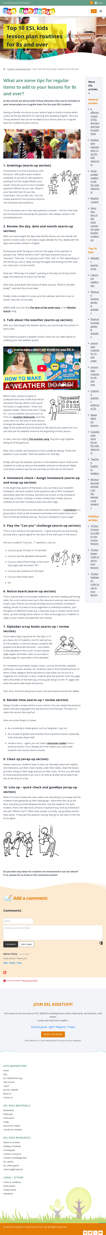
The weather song (39, 439)
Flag (19, 963)
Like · (6, 963)
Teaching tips (9, 1150)
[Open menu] (100, 11)
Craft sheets (8, 1118)
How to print (8, 1082)
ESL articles (8, 1161)
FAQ (5, 1074)
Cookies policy (9, 1189)
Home (6, 1070)
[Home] (4, 69)
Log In (6, 1086)
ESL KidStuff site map (12, 1078)
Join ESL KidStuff (10, 1089)
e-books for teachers (12, 1129)
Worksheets (8, 1110)
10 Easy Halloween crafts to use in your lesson (95, 584)
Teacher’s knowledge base (15, 1157)
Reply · (12, 963)
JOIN (94, 11)
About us (7, 1093)
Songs (6, 1122)
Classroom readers (11, 1125)
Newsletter (8, 1193)
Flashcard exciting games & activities (95, 302)
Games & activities (11, 1142)
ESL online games (11, 1165)
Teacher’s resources (12, 1154)
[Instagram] (90, 1233)
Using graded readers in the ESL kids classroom (95, 181)
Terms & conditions (12, 1182)
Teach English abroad (12, 1169)
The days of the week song (45, 307)
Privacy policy (9, 1186)
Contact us (8, 1097)
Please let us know (29, 980)
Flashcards (8, 1114)
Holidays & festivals (12, 1146)
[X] (95, 1233)
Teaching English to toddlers (95, 466)
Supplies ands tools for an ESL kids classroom (95, 442)
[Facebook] (85, 1233)
